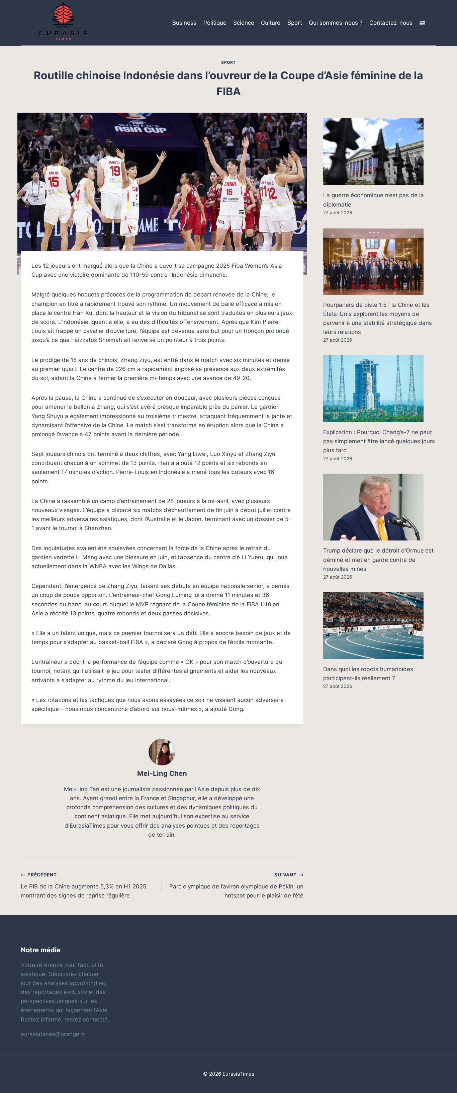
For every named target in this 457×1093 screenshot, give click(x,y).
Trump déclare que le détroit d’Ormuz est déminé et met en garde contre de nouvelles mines (378, 559)
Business (184, 22)
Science (243, 22)
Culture (270, 22)
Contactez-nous (391, 22)
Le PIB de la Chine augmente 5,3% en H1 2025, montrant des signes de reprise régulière (84, 885)
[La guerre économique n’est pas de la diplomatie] (379, 151)
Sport (294, 22)
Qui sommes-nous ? (336, 22)
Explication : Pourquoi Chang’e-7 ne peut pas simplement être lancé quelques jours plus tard (379, 441)
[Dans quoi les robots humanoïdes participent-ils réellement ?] (379, 625)
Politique (214, 22)
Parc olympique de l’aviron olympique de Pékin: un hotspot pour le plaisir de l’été (236, 885)
